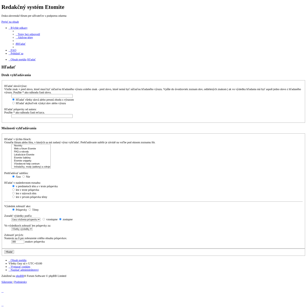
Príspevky (21, 209)
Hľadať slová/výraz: (15, 85)
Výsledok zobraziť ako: (17, 206)
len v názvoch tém (25, 193)
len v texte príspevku (27, 189)
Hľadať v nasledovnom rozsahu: (22, 182)
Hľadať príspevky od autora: (20, 109)
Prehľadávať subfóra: (16, 173)
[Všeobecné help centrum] (31, 163)
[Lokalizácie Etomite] (31, 154)
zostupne (67, 219)
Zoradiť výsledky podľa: (18, 215)
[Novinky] (31, 145)
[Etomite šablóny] (31, 157)
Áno (18, 176)
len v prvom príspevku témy (31, 196)
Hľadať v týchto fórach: (17, 139)
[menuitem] (28, 34)
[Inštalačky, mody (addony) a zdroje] (31, 166)
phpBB (20, 275)
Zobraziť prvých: (13, 235)
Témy (35, 209)
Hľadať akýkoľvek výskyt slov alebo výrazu (40, 103)
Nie (27, 176)
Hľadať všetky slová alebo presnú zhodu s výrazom (44, 99)
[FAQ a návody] (31, 151)
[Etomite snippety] (31, 160)
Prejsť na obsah (10, 21)
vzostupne (51, 219)
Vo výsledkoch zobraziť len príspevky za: (27, 225)
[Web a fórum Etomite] (31, 148)
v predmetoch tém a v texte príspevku (36, 186)
